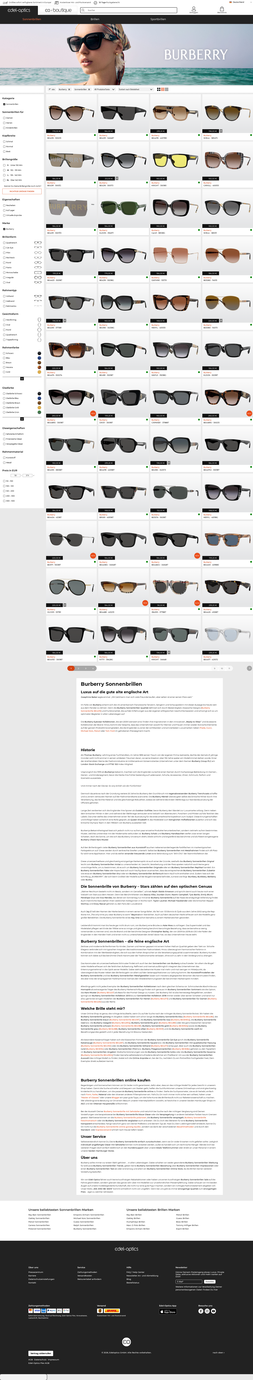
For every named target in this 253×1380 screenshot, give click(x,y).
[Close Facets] (22, 89)
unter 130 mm (15, 165)
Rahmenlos (11, 306)
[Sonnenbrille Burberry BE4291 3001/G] (71, 159)
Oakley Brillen (133, 1218)
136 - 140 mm (14, 175)
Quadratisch (11, 243)
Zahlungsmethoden (87, 1272)
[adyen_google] (66, 1311)
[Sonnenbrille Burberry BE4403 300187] (71, 254)
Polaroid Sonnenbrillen (39, 1229)
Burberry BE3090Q (180, 1020)
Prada (202, 728)
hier (216, 1289)
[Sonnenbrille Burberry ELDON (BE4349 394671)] (123, 207)
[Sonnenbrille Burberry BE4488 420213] (123, 586)
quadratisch (11, 335)
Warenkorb (222, 13)
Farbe (95, 1094)
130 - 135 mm (14, 170)
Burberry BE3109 (155, 1029)
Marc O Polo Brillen (135, 1225)
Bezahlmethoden (185, 1127)
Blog (128, 1279)
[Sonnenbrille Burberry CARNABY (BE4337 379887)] (175, 396)
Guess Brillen (182, 1218)
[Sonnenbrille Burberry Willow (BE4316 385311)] (227, 207)
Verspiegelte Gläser (14, 444)
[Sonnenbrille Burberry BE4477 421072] (227, 633)
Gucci (209, 728)
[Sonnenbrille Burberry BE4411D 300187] (71, 633)
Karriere (32, 1275)
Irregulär (10, 277)
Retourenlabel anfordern (89, 1279)
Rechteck (10, 258)
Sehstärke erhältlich (15, 434)
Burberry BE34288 (108, 1029)
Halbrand (10, 301)
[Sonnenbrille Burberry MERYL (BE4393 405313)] (175, 302)
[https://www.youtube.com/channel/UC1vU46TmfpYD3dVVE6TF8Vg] (213, 1312)
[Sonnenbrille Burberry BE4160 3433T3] (175, 444)
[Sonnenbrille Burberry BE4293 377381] (71, 302)
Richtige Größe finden (22, 191)
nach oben (218, 1352)
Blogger (115, 1097)
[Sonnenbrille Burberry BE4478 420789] (175, 112)
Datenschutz (40, 1359)
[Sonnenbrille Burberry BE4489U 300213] (227, 396)
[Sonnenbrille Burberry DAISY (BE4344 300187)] (123, 396)
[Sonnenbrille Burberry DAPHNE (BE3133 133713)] (175, 254)
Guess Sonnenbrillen (83, 1222)
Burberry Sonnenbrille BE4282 (198, 1016)
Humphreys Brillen (135, 1222)
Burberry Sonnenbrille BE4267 (108, 1043)
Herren (9, 123)
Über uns (33, 1267)
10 (222, 668)
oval (8, 325)
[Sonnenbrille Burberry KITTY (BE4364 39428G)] (123, 633)
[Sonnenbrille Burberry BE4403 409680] (227, 539)
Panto (9, 267)
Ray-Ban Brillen (134, 1215)
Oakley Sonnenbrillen (38, 1218)
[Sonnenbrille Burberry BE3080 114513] (227, 254)
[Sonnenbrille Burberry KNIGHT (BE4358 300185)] (175, 159)
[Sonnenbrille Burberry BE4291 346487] (123, 112)
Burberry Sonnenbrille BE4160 (96, 1046)
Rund (8, 262)
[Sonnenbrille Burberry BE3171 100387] (71, 539)
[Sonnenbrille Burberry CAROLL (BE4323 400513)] (227, 159)
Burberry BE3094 (95, 1049)
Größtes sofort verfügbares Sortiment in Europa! (30, 2)
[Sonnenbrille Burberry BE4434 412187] (71, 491)
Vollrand (9, 296)
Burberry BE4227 (106, 992)
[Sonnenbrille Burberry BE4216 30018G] (123, 254)
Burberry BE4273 (159, 998)
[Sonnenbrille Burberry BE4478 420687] (123, 444)
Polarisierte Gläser (14, 439)
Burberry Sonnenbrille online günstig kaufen (119, 1127)
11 (229, 668)
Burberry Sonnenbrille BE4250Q (97, 1055)
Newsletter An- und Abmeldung (142, 1275)
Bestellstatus (132, 1282)
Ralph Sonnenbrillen (83, 1225)
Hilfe (128, 1267)
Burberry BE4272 (159, 1046)
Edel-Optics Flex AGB (38, 1363)
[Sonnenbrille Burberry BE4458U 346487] (123, 539)
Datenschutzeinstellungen (41, 1279)
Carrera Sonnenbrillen (39, 1225)
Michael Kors (87, 731)
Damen (9, 118)
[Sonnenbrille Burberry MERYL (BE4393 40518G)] (227, 491)
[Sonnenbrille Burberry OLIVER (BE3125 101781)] (71, 586)
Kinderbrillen (11, 128)
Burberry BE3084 (181, 1049)
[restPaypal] (51, 1311)
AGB (30, 1359)
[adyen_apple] (59, 1311)
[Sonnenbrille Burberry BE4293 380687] (71, 444)
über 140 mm (14, 180)
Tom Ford (110, 731)
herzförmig (11, 320)
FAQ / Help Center (135, 1272)
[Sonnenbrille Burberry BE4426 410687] (227, 586)
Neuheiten (10, 205)
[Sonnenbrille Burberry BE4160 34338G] (123, 302)
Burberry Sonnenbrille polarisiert (130, 1117)
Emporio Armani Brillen (138, 1229)
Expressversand (103, 1130)
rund (8, 330)
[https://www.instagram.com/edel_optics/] (207, 1312)
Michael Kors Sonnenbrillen (86, 1218)
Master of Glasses (90, 1097)
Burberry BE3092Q (179, 1026)
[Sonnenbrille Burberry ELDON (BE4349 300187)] (227, 349)
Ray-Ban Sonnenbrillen (39, 1215)
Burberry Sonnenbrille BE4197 (124, 1020)
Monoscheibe (12, 272)
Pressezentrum (35, 1272)
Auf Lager (10, 210)
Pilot (8, 253)
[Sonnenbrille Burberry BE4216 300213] (71, 112)
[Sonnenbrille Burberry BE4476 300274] (71, 349)
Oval (8, 282)
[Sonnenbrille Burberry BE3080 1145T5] (227, 302)
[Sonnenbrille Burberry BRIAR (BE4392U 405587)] (123, 491)
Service (81, 1267)
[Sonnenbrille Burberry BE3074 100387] (175, 491)
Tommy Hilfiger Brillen (187, 1225)
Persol (97, 731)
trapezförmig (12, 340)
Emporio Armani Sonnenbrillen (88, 1215)
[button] (19, 10)
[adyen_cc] (30, 1311)
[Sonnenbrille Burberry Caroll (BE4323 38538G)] (175, 207)
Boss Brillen (182, 1222)
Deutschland (238, 2)
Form (88, 1094)
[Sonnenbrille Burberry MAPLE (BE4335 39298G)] (175, 349)
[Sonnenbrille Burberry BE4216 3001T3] (123, 159)
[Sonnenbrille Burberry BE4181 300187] (123, 349)
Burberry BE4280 (167, 1023)
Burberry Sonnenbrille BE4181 (126, 1026)
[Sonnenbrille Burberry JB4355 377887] (175, 586)
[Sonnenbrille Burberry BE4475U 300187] (227, 444)
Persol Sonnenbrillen (38, 1222)
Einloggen (194, 13)
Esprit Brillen (182, 1229)
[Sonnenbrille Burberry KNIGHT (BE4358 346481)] (175, 633)
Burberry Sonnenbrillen (84, 1229)
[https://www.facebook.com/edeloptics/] (200, 1312)
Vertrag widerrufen (40, 1353)
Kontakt (32, 1282)
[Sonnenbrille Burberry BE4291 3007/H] (71, 207)
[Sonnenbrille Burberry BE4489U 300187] (71, 396)
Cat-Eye (9, 248)
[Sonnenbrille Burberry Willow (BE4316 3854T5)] (227, 112)
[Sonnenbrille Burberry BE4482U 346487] (175, 539)
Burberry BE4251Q (121, 1023)
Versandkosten (84, 1275)
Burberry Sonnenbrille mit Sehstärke (122, 1111)
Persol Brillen (182, 1215)
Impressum (53, 1359)
